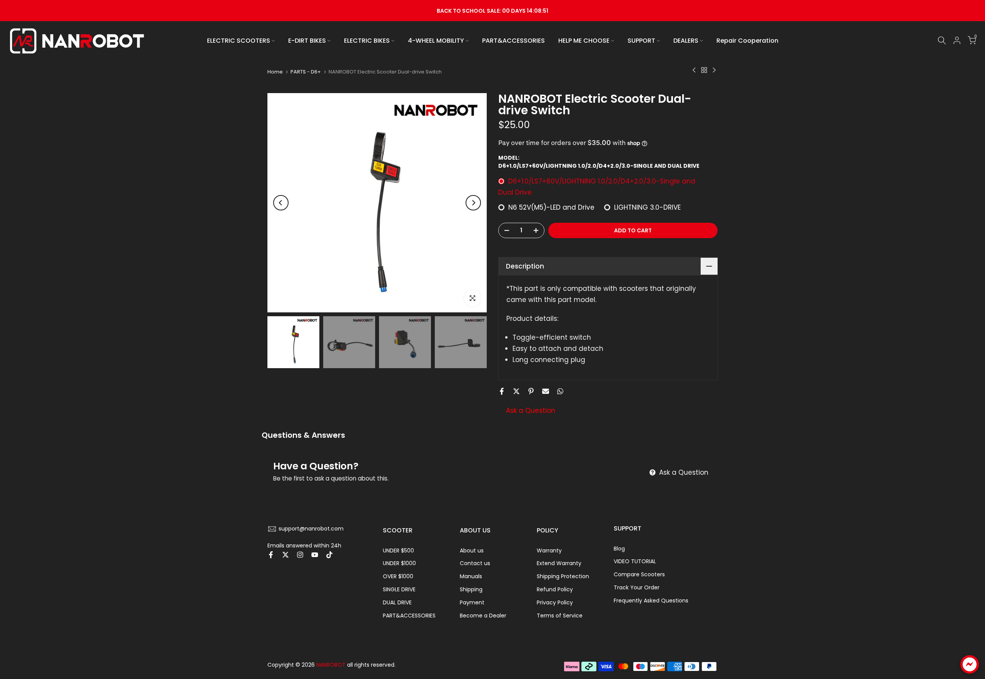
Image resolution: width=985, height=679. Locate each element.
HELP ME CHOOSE (583, 40)
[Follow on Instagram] (300, 554)
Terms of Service (560, 615)
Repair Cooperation (747, 40)
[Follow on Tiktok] (329, 554)
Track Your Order (636, 587)
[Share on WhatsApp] (560, 391)
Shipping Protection (563, 576)
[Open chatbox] (969, 664)
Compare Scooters (639, 574)
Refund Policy (555, 589)
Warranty (549, 550)
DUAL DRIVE (397, 602)
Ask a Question (530, 410)
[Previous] (281, 202)
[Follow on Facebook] (270, 554)
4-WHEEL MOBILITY (436, 40)
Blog (619, 548)
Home (275, 71)
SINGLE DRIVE (399, 589)
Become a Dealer (483, 615)
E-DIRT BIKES (307, 40)
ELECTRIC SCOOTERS (238, 40)
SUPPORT (641, 40)
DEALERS (685, 40)
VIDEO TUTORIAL (635, 561)
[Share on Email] (545, 391)
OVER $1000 (398, 576)
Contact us (475, 563)
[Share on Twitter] (516, 391)
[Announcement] (492, 11)
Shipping (471, 589)
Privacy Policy (555, 602)
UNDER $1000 (399, 563)
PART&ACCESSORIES (513, 40)
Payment (472, 602)
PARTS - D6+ (305, 71)
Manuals (471, 576)
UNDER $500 (398, 550)
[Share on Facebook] (501, 391)
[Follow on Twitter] (285, 554)
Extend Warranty (559, 563)
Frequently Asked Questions (651, 600)
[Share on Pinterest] (531, 391)
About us (472, 550)
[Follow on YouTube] (314, 554)
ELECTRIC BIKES (367, 40)
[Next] (473, 202)
